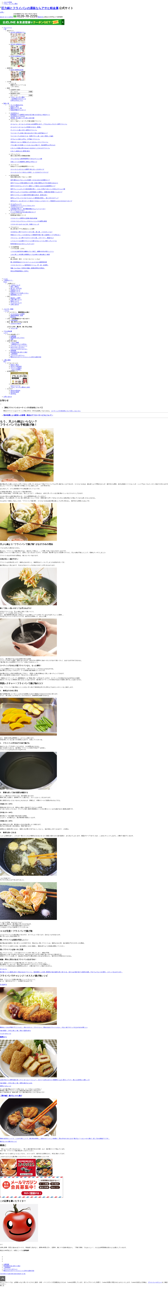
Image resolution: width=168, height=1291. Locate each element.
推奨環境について (16, 294)
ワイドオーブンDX (31, 136)
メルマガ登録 (8, 2)
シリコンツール (33, 241)
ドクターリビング (28, 221)
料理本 (22, 244)
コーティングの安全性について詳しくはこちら (66, 411)
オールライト (25, 127)
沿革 (11, 339)
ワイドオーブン (29, 133)
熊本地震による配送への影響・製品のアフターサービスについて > (28, 415)
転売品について (15, 291)
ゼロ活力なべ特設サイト (42, 114)
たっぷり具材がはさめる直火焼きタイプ (23, 211)
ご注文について (15, 285)
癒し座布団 (28, 262)
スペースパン (27, 169)
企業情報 (13, 336)
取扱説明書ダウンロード (18, 110)
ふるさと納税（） (18, 343)
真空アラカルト (34, 183)
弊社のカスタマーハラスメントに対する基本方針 (25, 357)
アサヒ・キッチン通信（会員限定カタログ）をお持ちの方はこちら (18, 98)
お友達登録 (14, 320)
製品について (14, 301)
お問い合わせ (14, 304)
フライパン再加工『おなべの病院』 (16, 368)
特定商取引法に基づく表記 (18, 352)
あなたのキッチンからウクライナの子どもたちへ (18, 348)
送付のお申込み (15, 390)
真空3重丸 (30, 180)
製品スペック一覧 (16, 108)
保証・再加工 (14, 286)
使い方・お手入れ (16, 288)
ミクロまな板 (32, 251)
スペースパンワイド (29, 172)
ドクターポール (24, 224)
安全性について (15, 290)
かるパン (20, 151)
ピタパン (30, 148)
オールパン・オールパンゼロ (38, 124)
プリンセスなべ (26, 158)
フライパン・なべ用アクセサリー (32, 238)
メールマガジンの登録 (17, 314)
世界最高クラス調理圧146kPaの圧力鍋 (22, 113)
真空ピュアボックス (34, 198)
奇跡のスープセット (35, 235)
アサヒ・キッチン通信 (11, 3)
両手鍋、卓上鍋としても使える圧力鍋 (22, 117)
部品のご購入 (14, 106)
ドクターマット (23, 218)
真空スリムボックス (36, 192)
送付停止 (13, 393)
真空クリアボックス (28, 195)
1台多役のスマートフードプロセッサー (22, 204)
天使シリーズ (23, 161)
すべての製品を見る (16, 105)
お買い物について (16, 299)
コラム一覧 (14, 328)
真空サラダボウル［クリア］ (32, 186)
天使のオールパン (29, 142)
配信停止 (13, 317)
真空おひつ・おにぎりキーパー (41, 201)
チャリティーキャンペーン (18, 345)
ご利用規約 (14, 354)
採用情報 (13, 350)
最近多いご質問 (15, 298)
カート (9, 17)
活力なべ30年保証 (16, 366)
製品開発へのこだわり (17, 337)
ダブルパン (25, 139)
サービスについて (16, 303)
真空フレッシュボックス (37, 189)
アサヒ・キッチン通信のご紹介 (20, 387)
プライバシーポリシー (17, 355)
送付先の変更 (14, 392)
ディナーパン (23, 130)
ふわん (30, 254)
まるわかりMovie (15, 323)
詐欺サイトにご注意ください (19, 293)
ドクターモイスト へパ (29, 265)
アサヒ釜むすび (32, 145)
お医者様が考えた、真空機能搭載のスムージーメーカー (28, 207)
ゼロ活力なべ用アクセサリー (31, 232)
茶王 (19, 271)
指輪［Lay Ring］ (27, 268)
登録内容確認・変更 (16, 315)
